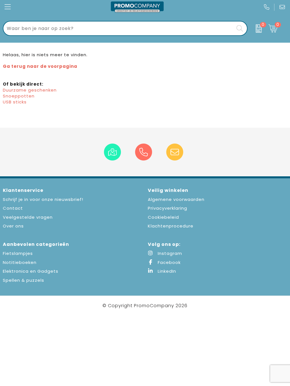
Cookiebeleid (163, 217)
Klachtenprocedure (170, 226)
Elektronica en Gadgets (30, 271)
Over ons (13, 226)
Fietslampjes (18, 253)
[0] (257, 28)
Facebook (168, 262)
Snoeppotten (19, 96)
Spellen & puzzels (23, 280)
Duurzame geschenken (30, 90)
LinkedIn (166, 271)
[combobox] (118, 28)
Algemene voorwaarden (176, 199)
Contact (13, 208)
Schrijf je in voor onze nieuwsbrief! (43, 199)
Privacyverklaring (167, 208)
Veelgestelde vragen (28, 217)
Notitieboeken (20, 262)
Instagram (169, 253)
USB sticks (15, 102)
